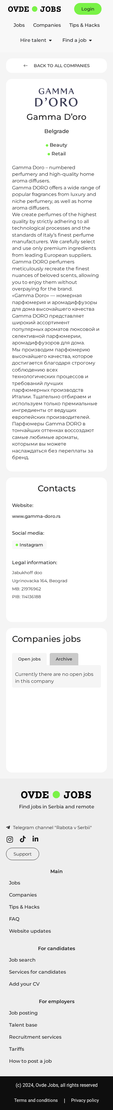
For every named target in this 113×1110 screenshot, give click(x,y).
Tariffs (16, 1049)
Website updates (30, 931)
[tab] (29, 659)
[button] (56, 132)
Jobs (19, 25)
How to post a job (30, 1061)
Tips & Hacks (84, 25)
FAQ (14, 919)
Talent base (23, 1025)
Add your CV (24, 984)
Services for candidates (37, 972)
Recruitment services (35, 1037)
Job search (22, 960)
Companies (47, 25)
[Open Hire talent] (50, 40)
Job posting (23, 1013)
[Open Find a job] (90, 40)
